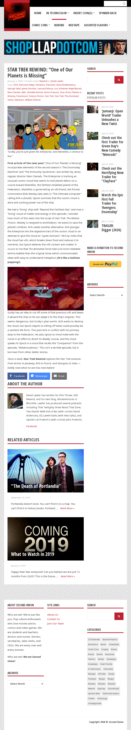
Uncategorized (94, 703)
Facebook (31, 426)
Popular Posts (96, 98)
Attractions (93, 644)
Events (114, 649)
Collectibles (114, 644)
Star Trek (49, 96)
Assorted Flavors (96, 25)
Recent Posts (95, 93)
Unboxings (102, 698)
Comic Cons (40, 25)
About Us (52, 614)
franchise (50, 84)
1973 (15, 84)
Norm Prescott (51, 92)
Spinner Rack (108, 13)
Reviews (91, 683)
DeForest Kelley (26, 84)
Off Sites (102, 674)
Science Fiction (36, 96)
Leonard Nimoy (45, 88)
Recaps (102, 678)
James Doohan (29, 88)
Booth (103, 644)
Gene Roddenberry (65, 84)
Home (37, 13)
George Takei (14, 88)
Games (101, 659)
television (19, 99)
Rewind (59, 25)
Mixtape (74, 25)
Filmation (40, 84)
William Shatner (33, 99)
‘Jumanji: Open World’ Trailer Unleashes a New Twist (112, 117)
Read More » (67, 508)
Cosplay (104, 649)
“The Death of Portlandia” (36, 486)
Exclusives (109, 654)
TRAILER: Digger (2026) (111, 227)
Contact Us (53, 619)
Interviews (108, 669)
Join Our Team (55, 623)
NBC (23, 92)
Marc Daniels (14, 92)
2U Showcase (94, 639)
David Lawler (56, 81)
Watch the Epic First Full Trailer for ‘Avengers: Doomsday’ (112, 203)
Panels (111, 674)
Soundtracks (113, 688)
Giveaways (111, 659)
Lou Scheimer (61, 88)
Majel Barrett (75, 88)
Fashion (91, 659)
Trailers (91, 698)
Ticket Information (111, 693)
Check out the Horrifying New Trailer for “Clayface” (112, 174)
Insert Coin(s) (82, 13)
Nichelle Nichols (35, 92)
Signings (101, 688)
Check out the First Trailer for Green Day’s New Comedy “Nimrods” (112, 146)
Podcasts (92, 678)
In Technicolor (56, 13)
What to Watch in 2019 (32, 554)
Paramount (22, 96)
